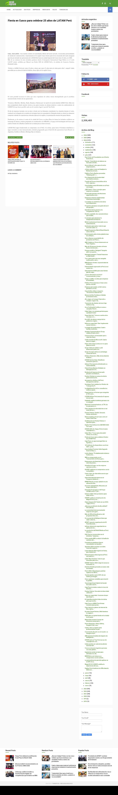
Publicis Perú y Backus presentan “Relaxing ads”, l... (95, 174)
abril (86, 678)
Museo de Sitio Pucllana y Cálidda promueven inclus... (95, 295)
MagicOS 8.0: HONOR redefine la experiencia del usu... (94, 665)
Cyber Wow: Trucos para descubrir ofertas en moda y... (95, 433)
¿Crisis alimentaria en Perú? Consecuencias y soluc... (93, 275)
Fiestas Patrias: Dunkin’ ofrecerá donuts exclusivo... (95, 413)
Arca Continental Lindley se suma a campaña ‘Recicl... (95, 308)
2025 (85, 137)
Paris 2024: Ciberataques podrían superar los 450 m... (95, 571)
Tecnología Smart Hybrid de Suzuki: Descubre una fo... (96, 583)
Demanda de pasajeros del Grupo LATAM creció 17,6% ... (95, 490)
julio (86, 155)
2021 (85, 694)
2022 (85, 691)
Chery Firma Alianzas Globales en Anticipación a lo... (95, 368)
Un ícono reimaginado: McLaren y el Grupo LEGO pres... (96, 486)
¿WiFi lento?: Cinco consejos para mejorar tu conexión (95, 190)
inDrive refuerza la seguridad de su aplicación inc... (95, 527)
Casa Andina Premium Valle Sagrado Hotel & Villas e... (96, 450)
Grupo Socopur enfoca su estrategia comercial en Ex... (96, 352)
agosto (87, 152)
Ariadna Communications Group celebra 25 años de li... (95, 332)
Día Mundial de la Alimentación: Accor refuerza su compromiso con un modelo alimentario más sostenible (99, 773)
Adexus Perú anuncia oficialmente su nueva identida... (96, 364)
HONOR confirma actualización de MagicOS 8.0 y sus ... (95, 498)
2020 (85, 696)
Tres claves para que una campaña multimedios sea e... (95, 259)
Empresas (36, 9)
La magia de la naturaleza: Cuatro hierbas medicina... (95, 328)
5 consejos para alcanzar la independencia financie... (93, 218)
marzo (87, 680)
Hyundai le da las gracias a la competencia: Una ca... (94, 210)
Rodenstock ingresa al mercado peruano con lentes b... (95, 372)
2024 (85, 140)
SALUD (54, 9)
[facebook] (102, 3)
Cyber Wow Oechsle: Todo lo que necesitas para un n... (95, 559)
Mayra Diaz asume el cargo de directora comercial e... (94, 620)
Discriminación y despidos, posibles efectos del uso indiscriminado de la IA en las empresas (100, 765)
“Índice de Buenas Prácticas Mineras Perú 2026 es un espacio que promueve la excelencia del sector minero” (62, 162)
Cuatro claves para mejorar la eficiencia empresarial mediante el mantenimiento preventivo (64, 767)
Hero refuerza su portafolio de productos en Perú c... (94, 239)
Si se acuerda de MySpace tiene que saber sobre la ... (96, 519)
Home (9, 9)
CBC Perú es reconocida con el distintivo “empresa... (94, 535)
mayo (87, 675)
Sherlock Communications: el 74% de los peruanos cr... (96, 405)
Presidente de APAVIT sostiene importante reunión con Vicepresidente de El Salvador (100, 757)
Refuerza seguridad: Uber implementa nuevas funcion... (96, 324)
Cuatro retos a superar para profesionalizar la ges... (93, 628)
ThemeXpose (55, 783)
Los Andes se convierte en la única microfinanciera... (95, 202)
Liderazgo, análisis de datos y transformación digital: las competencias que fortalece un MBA (26, 773)
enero (87, 685)
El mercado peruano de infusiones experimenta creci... (95, 194)
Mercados (46, 9)
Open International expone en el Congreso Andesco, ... (94, 478)
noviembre (88, 145)
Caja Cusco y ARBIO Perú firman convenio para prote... (94, 604)
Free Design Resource (66, 783)
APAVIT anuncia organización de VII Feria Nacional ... (96, 523)
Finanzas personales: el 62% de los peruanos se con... (95, 287)
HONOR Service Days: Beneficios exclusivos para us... (95, 360)
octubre (87, 147)
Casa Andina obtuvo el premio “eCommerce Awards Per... (94, 291)
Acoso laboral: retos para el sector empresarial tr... (95, 166)
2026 (85, 135)
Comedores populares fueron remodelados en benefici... (94, 543)
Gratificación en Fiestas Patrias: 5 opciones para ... (95, 421)
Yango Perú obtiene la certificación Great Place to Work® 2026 (16, 161)
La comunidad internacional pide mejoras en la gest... (95, 510)
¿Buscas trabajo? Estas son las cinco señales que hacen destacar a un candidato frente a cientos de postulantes (99, 27)
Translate (95, 65)
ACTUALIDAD (12, 137)
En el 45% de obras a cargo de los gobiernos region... (95, 320)
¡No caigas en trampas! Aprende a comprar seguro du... (95, 299)
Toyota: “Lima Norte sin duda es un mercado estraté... (95, 162)
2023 (85, 688)
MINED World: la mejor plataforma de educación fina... (96, 482)
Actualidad (17, 9)
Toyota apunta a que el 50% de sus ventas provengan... (95, 575)
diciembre (88, 142)
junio (86, 673)
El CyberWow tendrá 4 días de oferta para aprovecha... (96, 600)
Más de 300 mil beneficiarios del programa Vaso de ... (95, 514)
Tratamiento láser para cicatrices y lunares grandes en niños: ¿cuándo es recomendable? (63, 775)
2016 (85, 698)
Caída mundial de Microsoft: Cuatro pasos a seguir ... (96, 340)
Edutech (27, 9)
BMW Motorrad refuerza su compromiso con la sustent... (94, 656)
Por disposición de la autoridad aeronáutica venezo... (94, 178)
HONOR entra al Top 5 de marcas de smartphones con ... (96, 640)
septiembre (88, 150)
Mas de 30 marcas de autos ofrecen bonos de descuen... (96, 247)
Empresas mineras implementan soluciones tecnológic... (95, 198)
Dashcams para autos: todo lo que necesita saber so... (95, 226)
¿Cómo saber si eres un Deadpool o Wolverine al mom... (96, 170)
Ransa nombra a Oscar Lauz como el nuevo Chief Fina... (96, 417)
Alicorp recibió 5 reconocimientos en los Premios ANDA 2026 (40, 161)
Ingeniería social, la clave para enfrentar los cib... (94, 652)
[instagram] (105, 3)
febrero (87, 683)
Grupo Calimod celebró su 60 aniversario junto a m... (94, 348)
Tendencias (63, 9)
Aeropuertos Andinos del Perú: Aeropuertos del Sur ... (94, 381)
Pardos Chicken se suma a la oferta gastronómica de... (96, 377)
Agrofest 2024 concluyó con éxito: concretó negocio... (95, 547)
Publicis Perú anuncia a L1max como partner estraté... (96, 283)
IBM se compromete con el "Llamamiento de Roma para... (95, 458)
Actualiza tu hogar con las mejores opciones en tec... (95, 466)
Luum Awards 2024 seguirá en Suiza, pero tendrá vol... (96, 551)
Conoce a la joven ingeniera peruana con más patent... (96, 648)
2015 (85, 701)
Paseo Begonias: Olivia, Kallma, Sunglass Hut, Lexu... (94, 624)
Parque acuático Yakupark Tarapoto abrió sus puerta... (96, 251)
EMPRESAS (19, 137)
